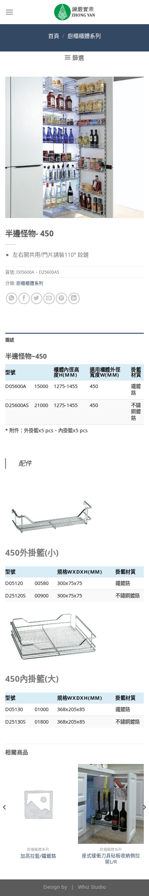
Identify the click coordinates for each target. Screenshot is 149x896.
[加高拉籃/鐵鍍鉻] (38, 804)
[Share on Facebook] (24, 298)
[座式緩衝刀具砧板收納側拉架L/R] (111, 804)
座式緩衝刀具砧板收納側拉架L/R (111, 858)
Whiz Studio (92, 887)
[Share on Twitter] (36, 298)
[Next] (144, 821)
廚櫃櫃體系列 (84, 36)
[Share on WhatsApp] (11, 298)
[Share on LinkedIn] (74, 298)
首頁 (53, 36)
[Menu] (9, 11)
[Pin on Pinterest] (61, 298)
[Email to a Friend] (49, 298)
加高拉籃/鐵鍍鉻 (38, 856)
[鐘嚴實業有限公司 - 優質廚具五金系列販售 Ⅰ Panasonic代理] (74, 12)
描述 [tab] (10, 339)
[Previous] (4, 821)
